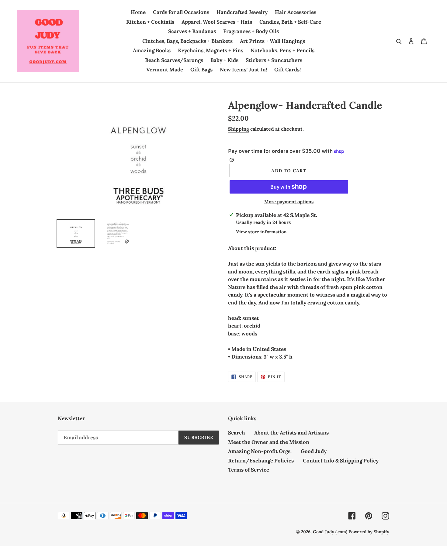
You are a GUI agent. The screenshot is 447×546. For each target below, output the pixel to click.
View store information (261, 232)
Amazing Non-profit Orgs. (260, 451)
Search (236, 432)
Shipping (238, 129)
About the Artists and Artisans (291, 432)
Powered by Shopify (368, 531)
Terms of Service (248, 469)
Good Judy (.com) (330, 531)
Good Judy (314, 451)
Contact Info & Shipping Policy (341, 460)
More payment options (289, 201)
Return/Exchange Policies (261, 460)
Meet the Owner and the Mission (268, 442)
